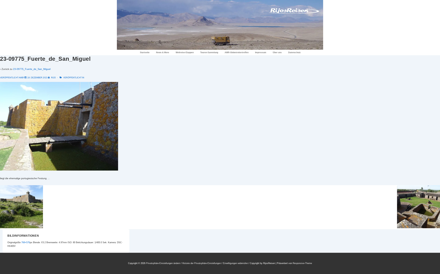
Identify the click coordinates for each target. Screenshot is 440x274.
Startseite (145, 52)
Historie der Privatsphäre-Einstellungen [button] (201, 263)
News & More (162, 52)
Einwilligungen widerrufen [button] (235, 263)
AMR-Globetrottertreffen (237, 52)
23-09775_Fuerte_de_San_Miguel (32, 69)
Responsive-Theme (302, 263)
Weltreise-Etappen (185, 52)
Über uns (277, 52)
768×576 (25, 242)
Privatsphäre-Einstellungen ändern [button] (163, 263)
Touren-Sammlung (209, 52)
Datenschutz (294, 52)
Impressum (260, 52)
